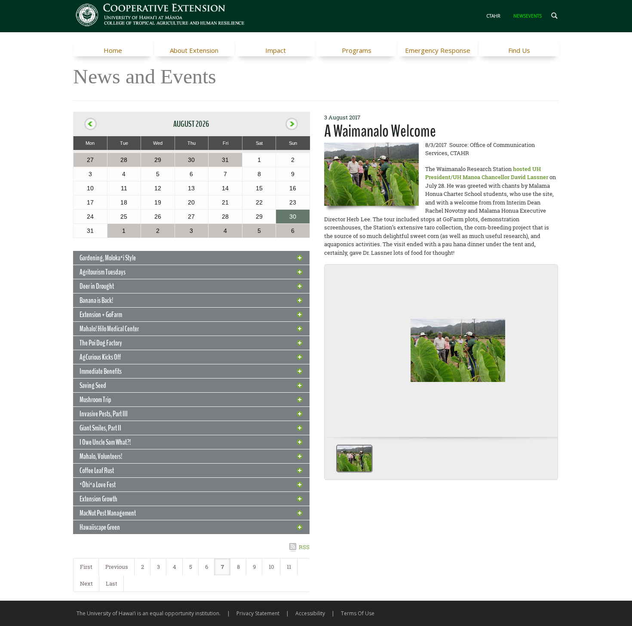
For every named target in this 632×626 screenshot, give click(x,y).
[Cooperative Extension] (160, 16)
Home (113, 50)
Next (86, 583)
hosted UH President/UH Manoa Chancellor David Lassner (486, 173)
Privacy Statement (257, 613)
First (86, 567)
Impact (275, 50)
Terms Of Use (357, 613)
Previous (116, 567)
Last (111, 583)
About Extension (194, 50)
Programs (356, 50)
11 (289, 567)
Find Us (519, 50)
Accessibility (310, 613)
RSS (304, 547)
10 (271, 567)
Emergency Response (437, 50)
